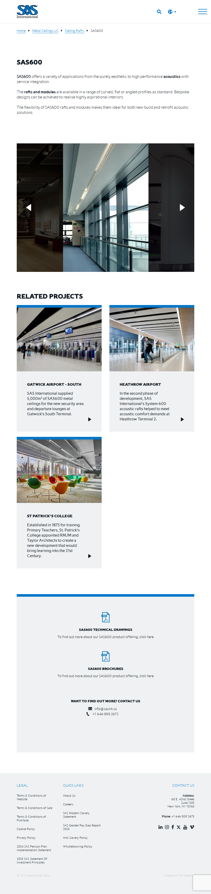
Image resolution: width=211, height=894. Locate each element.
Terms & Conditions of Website (31, 797)
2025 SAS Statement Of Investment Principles (32, 860)
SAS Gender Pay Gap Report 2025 (82, 827)
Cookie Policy (26, 829)
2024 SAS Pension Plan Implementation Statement (34, 848)
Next (182, 207)
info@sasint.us (105, 708)
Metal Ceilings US (45, 30)
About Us (69, 795)
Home (21, 30)
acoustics (171, 76)
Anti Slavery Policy (75, 838)
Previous (28, 207)
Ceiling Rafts (74, 30)
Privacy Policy (26, 838)
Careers (68, 804)
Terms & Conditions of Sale (34, 808)
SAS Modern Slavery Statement (76, 814)
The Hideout (186, 875)
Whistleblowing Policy (77, 846)
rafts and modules (40, 91)
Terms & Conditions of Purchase (31, 818)
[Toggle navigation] (202, 11)
